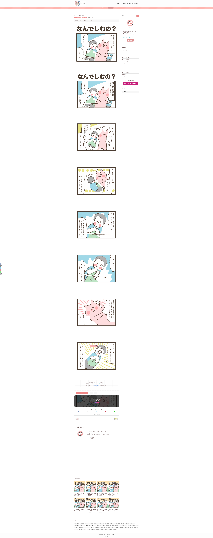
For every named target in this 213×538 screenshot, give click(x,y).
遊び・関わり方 (126, 70)
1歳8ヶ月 (107, 523)
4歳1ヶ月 (99, 525)
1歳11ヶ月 (118, 523)
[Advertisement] (96, 459)
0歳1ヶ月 (77, 523)
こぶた (80, 438)
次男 (76, 529)
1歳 (92, 523)
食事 (114, 529)
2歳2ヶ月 (127, 523)
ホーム (113, 534)
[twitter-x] (92, 438)
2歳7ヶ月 (77, 525)
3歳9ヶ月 (94, 525)
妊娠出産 (125, 63)
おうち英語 (125, 50)
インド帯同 (81, 527)
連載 (102, 529)
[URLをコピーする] (1, 274)
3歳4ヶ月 (88, 525)
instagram (130, 40)
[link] (88, 438)
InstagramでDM (98, 383)
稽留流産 (93, 529)
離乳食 (110, 529)
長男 (106, 529)
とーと (76, 527)
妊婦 (112, 527)
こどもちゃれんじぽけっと (133, 525)
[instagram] (94, 438)
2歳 (122, 523)
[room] (96, 438)
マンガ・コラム (84, 17)
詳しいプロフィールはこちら (93, 435)
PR (104, 525)
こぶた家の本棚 (126, 72)
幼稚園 (121, 527)
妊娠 (92, 527)
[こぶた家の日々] (80, 3)
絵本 (97, 529)
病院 (85, 529)
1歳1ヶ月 (96, 523)
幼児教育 (124, 74)
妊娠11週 (103, 527)
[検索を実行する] (137, 16)
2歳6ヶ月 (132, 523)
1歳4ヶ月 (102, 523)
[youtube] (97, 438)
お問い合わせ (101, 534)
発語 (88, 529)
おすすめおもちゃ (126, 57)
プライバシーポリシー (107, 534)
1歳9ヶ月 (112, 523)
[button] (78, 412)
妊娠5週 (97, 527)
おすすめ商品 (115, 525)
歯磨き (80, 529)
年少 (117, 527)
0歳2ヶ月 (82, 523)
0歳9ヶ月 (87, 523)
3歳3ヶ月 (82, 525)
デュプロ (88, 527)
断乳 (131, 527)
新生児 (136, 527)
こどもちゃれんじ (126, 76)
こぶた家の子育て (78, 17)
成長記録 (126, 527)
